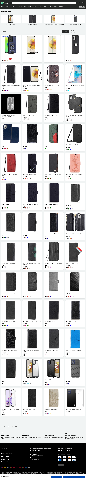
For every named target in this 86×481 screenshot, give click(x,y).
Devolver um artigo (6, 453)
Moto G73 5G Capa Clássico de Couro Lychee (32, 293)
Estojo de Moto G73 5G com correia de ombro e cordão (75, 234)
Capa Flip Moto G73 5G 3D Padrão (73, 293)
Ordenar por (72, 30)
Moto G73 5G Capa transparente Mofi (73, 409)
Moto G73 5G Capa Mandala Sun (51, 409)
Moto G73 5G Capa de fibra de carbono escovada (52, 380)
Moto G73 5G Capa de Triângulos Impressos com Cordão (74, 205)
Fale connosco (35, 452)
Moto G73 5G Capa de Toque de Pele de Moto (32, 321)
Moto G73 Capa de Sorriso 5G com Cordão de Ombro (75, 145)
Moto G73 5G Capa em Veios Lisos (51, 204)
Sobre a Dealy (5, 456)
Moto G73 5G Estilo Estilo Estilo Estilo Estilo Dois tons (31, 264)
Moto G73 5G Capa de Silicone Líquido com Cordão (31, 86)
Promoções (4, 448)
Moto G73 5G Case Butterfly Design (30, 174)
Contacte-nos (5, 459)
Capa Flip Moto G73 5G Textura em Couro (53, 174)
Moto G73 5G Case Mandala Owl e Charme (53, 85)
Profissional (4, 462)
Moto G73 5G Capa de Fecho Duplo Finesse (31, 233)
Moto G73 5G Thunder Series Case (73, 379)
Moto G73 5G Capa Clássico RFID (8, 321)
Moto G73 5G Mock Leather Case (51, 350)
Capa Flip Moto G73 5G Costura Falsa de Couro (52, 234)
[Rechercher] (13, 3)
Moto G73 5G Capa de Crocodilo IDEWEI (31, 144)
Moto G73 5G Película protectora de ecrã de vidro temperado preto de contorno (31, 56)
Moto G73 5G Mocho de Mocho (29, 409)
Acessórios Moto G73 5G (75, 24)
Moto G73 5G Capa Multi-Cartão (72, 263)
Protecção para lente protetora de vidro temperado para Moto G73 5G (9, 116)
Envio (2, 451)
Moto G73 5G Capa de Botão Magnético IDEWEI (74, 116)
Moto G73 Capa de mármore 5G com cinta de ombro (75, 86)
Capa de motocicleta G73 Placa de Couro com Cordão (11, 86)
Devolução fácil (25, 435)
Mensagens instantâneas (37, 455)
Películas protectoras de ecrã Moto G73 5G (54, 24)
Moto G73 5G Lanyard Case (28, 115)
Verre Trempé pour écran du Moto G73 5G (53, 56)
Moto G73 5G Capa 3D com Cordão (8, 233)
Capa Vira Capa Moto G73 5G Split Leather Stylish (31, 351)
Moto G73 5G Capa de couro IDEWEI (9, 144)
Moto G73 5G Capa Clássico (50, 321)
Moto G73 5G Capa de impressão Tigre (30, 204)
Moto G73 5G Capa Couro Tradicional (73, 350)
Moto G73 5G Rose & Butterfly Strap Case (74, 174)
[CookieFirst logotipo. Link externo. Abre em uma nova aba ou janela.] (1, 475)
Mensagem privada (36, 459)
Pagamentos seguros (49, 435)
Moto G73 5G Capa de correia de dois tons (53, 144)
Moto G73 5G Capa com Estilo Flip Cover (9, 293)
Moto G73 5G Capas (10, 24)
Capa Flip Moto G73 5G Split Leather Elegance (11, 379)
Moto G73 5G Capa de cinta (7, 204)
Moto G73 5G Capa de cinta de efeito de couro (9, 175)
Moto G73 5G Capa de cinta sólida (51, 115)
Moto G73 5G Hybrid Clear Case (29, 379)
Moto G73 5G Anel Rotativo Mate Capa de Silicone (74, 56)
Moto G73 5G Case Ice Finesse (72, 321)
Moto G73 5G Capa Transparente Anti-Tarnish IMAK (10, 410)
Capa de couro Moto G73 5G (50, 293)
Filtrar (65, 31)
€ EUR (60, 464)
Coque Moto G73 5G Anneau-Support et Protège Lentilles (9, 56)
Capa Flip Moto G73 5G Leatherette (8, 263)
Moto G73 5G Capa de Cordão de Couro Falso (53, 263)
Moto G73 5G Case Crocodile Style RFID (9, 350)
